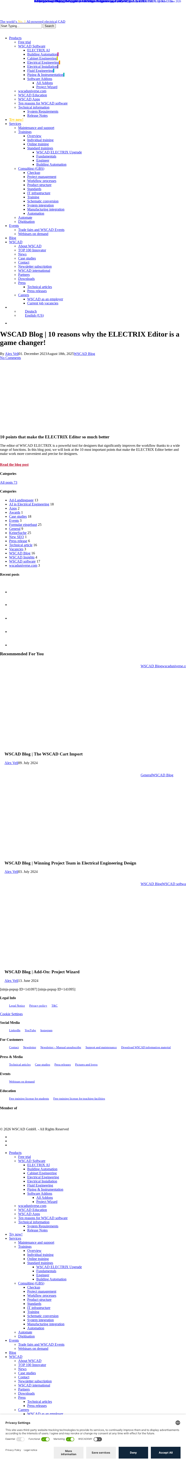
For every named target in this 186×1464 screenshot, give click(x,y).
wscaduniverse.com (23, 565)
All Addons (44, 1197)
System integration (40, 1320)
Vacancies (16, 549)
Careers (23, 1410)
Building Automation (42, 1169)
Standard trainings (40, 1263)
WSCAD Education (32, 1210)
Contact (14, 1047)
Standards (34, 1304)
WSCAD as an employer (45, 1414)
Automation (35, 1328)
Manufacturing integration (45, 1324)
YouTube (30, 1030)
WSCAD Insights (21, 557)
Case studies (18, 516)
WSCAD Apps (29, 1214)
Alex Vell (12, 354)
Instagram (46, 1030)
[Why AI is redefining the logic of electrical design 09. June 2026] (20, 649)
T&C (54, 1005)
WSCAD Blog (84, 354)
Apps (13, 508)
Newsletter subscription (35, 1381)
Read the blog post (14, 464)
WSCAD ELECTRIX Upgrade (59, 1267)
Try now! (15, 1234)
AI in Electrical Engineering (29, 504)
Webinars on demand (22, 1081)
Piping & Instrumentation (45, 1189)
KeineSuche (18, 533)
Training (33, 1312)
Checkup (33, 1287)
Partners (24, 1389)
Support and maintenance (101, 1047)
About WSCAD (30, 1361)
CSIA (18, 1118)
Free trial (24, 1157)
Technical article (20, 545)
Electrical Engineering (43, 1177)
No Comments (10, 358)
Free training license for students (29, 1098)
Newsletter (29, 1047)
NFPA (74, 1118)
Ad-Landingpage (21, 500)
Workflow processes (41, 1295)
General (14, 529)
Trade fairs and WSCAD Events (41, 1344)
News (22, 1369)
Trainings (25, 1246)
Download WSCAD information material (146, 1047)
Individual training (40, 1255)
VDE (60, 1118)
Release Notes (37, 1230)
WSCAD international (34, 1385)
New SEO (16, 537)
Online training (38, 1259)
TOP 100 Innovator (32, 1365)
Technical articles (20, 1064)
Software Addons (39, 1193)
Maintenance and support (36, 1242)
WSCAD (15, 1357)
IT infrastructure (38, 1308)
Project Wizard (46, 1202)
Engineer (42, 1275)
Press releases (62, 1064)
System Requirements (42, 1226)
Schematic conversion (43, 1316)
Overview (34, 1251)
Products (15, 1153)
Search (49, 26)
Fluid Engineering (40, 1185)
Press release (18, 541)
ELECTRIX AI (38, 1165)
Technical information (33, 1222)
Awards (14, 512)
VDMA (40, 1118)
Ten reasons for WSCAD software (43, 1218)
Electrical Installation (42, 1181)
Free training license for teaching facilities (79, 1098)
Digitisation (26, 1336)
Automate (25, 1332)
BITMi (89, 1118)
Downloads (26, 1393)
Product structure (39, 1299)
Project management (41, 1291)
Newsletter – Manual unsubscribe (60, 1047)
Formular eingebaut (23, 525)
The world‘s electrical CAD (32, 21)
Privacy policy (38, 1005)
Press (22, 1397)
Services (15, 1238)
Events (14, 520)
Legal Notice (17, 1005)
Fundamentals (46, 1271)
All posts (8, 482)
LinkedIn (14, 1030)
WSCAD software (22, 561)
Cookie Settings (11, 1014)
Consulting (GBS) (31, 1283)
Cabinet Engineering (42, 1173)
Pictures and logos (86, 1064)
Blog (12, 1353)
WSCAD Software (31, 1161)
